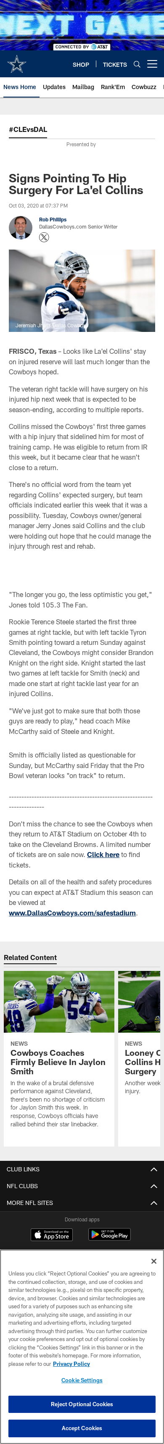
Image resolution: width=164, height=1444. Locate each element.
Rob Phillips (52, 219)
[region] (82, 1346)
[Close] (154, 1261)
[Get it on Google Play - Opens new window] (109, 1238)
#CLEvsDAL (28, 129)
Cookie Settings (82, 1380)
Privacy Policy (71, 1363)
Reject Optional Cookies (82, 1404)
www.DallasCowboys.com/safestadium (72, 913)
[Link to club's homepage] (17, 60)
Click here (103, 854)
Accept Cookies (82, 1428)
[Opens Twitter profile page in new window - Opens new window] (44, 237)
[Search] (137, 64)
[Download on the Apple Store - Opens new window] (51, 1235)
